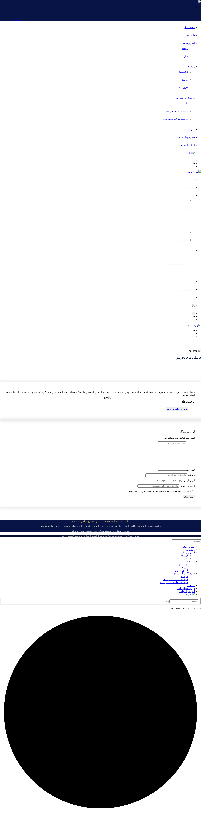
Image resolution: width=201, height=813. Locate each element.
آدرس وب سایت (187, 486)
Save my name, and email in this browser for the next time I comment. (160, 491)
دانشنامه (17, 20)
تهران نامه (109, 536)
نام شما (191, 475)
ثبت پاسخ (190, 470)
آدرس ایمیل (189, 480)
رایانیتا (65, 536)
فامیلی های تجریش (177, 409)
